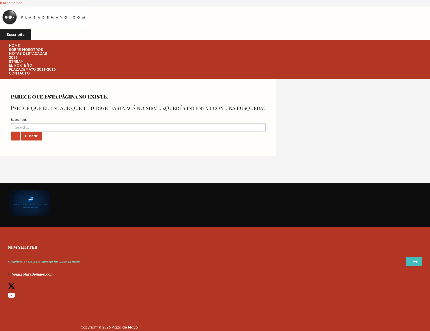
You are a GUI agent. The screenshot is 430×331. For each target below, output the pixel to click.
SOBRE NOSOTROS (26, 50)
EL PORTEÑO (20, 66)
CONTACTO (19, 73)
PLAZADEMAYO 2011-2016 (32, 70)
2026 (13, 58)
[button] (15, 34)
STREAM (16, 62)
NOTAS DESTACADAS (28, 54)
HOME (14, 46)
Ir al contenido (11, 3)
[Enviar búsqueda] (15, 136)
